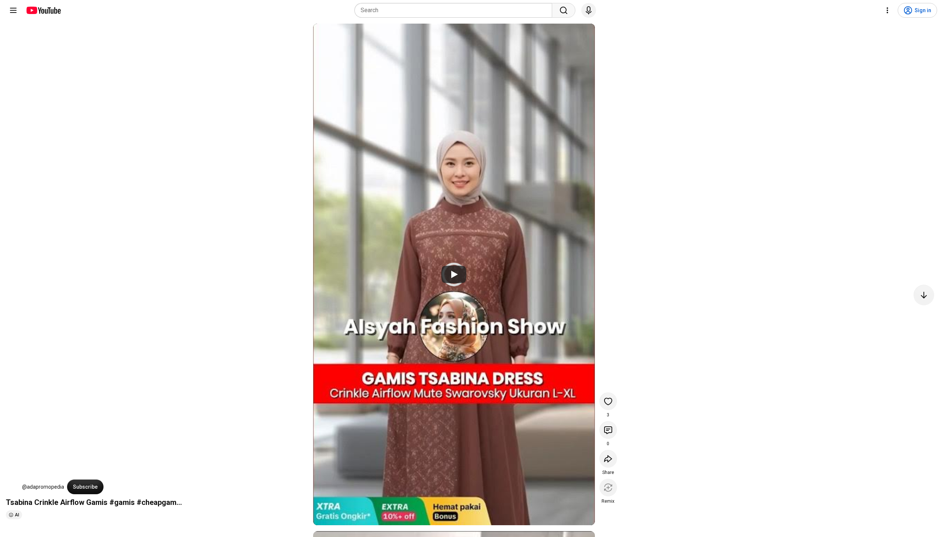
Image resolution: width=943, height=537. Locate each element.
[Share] (608, 459)
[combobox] (455, 10)
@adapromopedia (43, 487)
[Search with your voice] (588, 10)
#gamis (122, 502)
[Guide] (13, 10)
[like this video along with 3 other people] (608, 401)
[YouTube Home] (43, 10)
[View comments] (608, 430)
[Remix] (608, 487)
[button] (12, 486)
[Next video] (924, 295)
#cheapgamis (159, 502)
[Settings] (887, 10)
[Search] (563, 10)
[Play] (453, 274)
